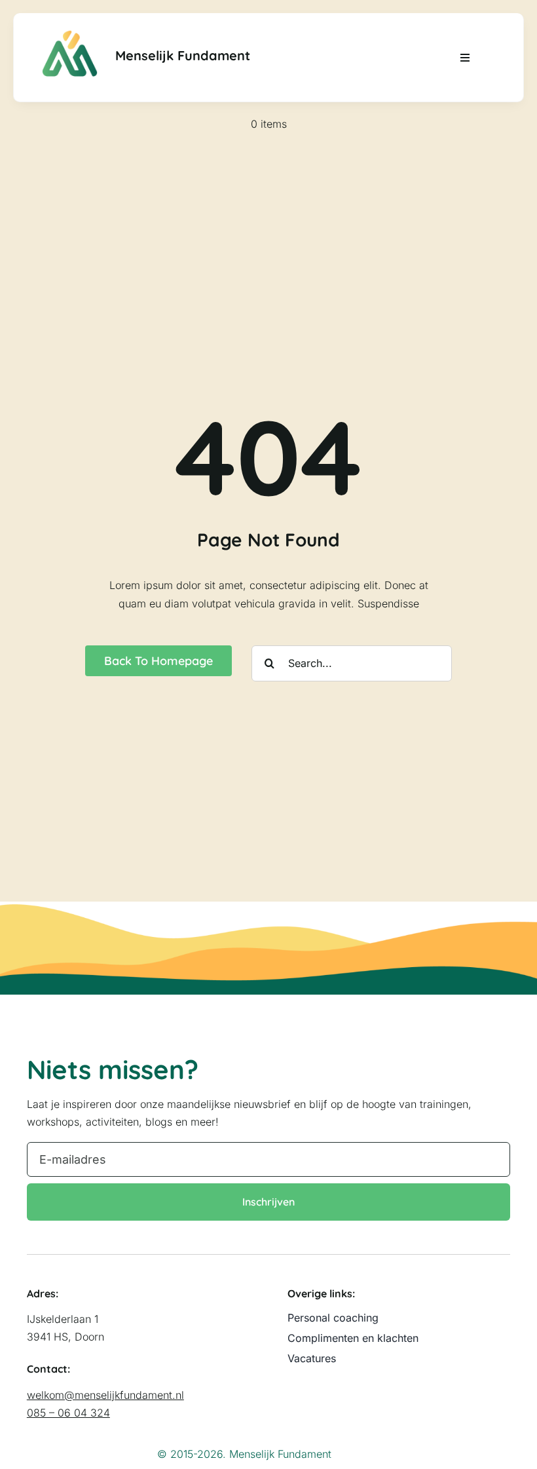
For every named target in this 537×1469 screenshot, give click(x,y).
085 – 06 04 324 (68, 1412)
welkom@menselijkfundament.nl (105, 1395)
